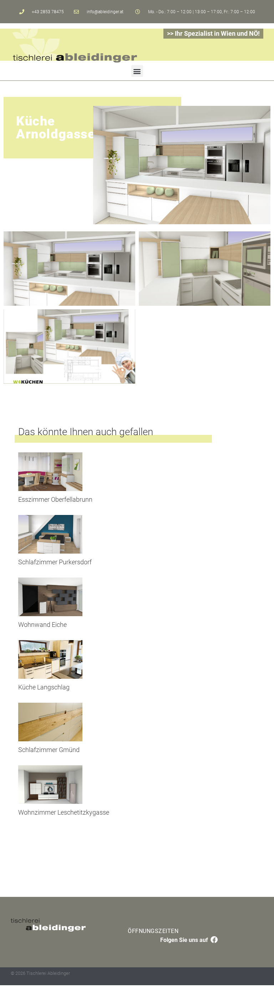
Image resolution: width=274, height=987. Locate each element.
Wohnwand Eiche (42, 624)
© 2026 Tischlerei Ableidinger (40, 973)
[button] (137, 71)
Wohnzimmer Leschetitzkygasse (63, 812)
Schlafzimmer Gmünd (49, 749)
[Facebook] (214, 939)
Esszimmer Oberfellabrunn (55, 499)
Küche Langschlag (44, 687)
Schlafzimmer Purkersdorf (55, 562)
